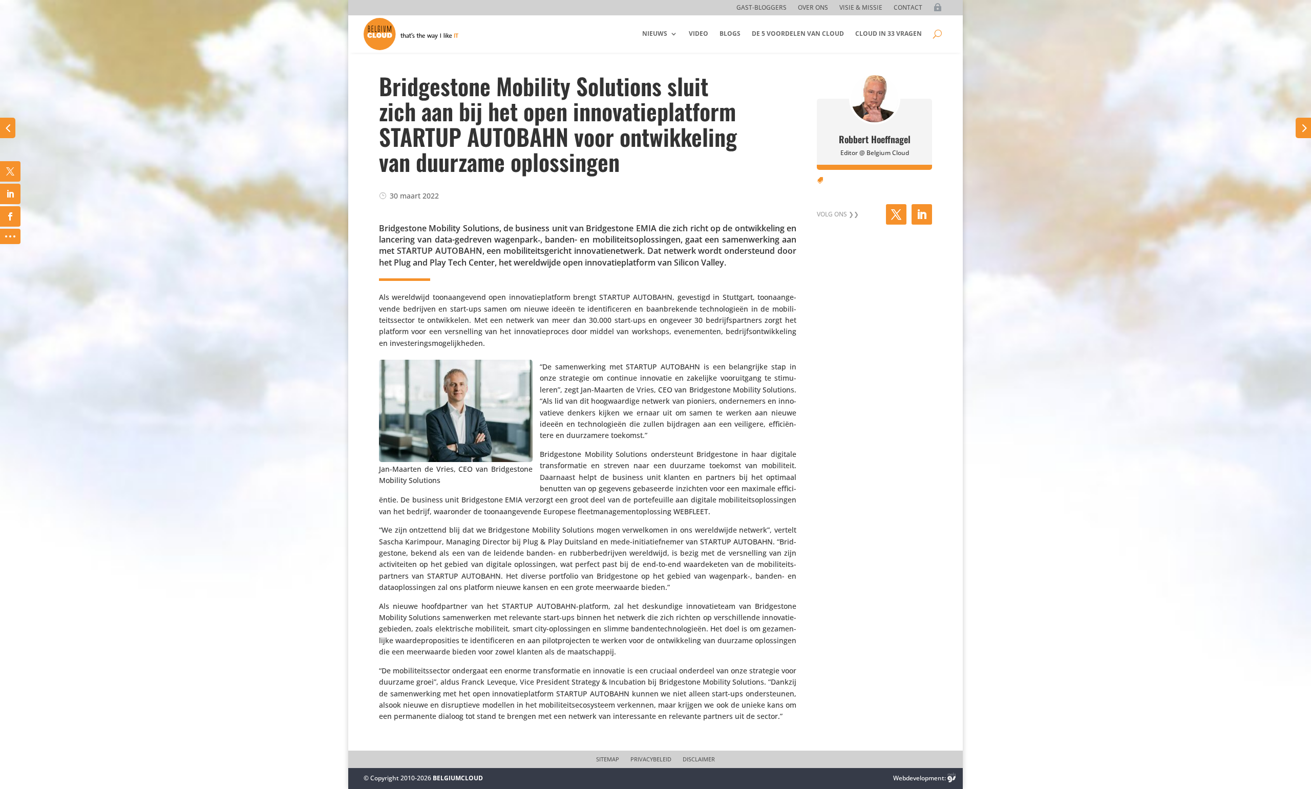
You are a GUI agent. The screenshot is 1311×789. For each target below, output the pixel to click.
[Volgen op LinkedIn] (922, 214)
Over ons (813, 8)
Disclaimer (699, 759)
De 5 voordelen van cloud (798, 33)
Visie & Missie (860, 8)
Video (698, 33)
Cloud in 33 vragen (888, 33)
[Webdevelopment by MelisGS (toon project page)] (951, 778)
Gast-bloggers (761, 8)
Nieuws (654, 33)
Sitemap (607, 759)
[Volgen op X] (896, 214)
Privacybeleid (650, 759)
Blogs (730, 33)
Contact (908, 8)
